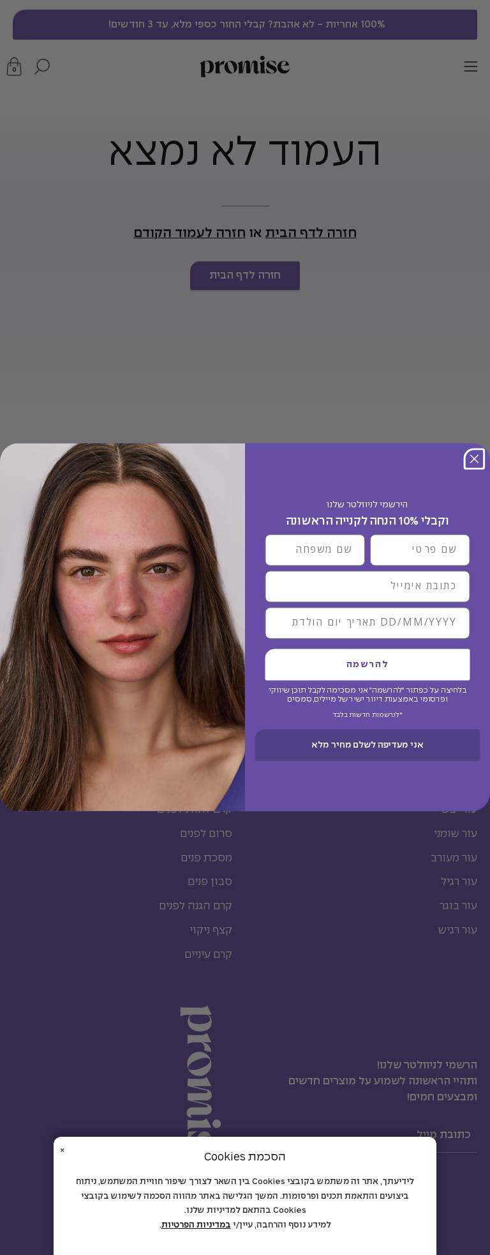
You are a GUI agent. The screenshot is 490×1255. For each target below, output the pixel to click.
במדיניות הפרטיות (196, 1225)
